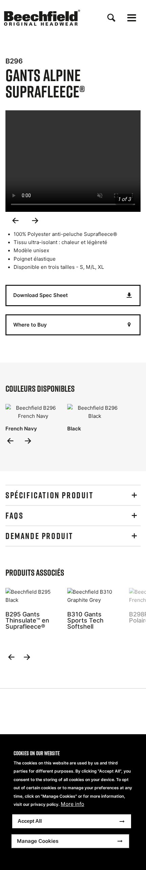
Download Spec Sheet (40, 295)
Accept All (30, 821)
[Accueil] (42, 17)
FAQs (14, 515)
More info (72, 804)
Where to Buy (30, 324)
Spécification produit (49, 495)
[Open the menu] (132, 18)
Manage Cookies (37, 841)
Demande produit (39, 536)
